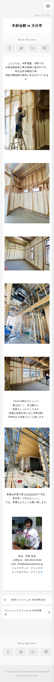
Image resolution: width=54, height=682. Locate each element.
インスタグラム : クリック (26, 572)
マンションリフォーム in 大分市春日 (23, 612)
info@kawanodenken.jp (29, 564)
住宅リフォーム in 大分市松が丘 (28, 599)
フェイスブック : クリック (26, 568)
